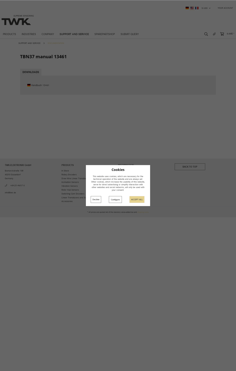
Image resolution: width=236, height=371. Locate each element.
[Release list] (214, 34)
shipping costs (143, 212)
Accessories (67, 201)
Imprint (121, 197)
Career (121, 186)
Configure (115, 199)
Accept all (137, 199)
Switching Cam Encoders (72, 193)
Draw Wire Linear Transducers (75, 178)
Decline (95, 199)
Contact (121, 182)
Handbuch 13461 (40, 85)
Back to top (190, 166)
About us (122, 170)
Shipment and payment (128, 178)
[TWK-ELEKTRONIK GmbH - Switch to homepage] (18, 20)
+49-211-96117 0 (17, 185)
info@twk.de (10, 192)
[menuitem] (225, 8)
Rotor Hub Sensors (70, 189)
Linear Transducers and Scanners (76, 197)
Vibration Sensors (69, 186)
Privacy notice (124, 193)
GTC (120, 189)
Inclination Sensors (70, 182)
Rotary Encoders (69, 174)
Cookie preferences (127, 174)
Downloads (30, 72)
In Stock (65, 170)
